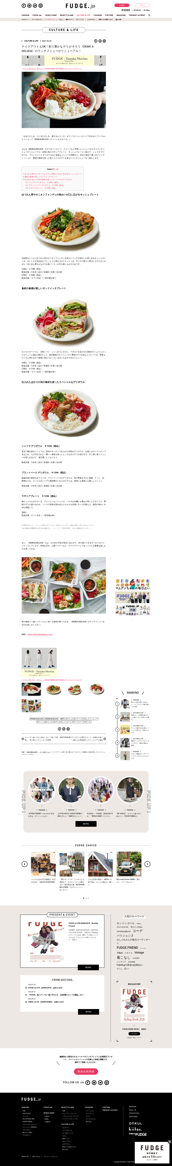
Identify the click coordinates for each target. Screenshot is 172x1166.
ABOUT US (25, 1157)
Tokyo (120, 952)
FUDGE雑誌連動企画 (124, 931)
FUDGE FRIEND (127, 947)
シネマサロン (91, 19)
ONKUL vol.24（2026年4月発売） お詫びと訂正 (46, 1002)
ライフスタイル (37, 19)
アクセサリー (27, 1135)
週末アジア (69, 19)
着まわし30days (137, 927)
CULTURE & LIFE (83, 15)
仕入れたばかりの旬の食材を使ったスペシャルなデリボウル (47, 179)
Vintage (139, 953)
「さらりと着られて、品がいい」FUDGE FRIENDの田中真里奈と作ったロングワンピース (52, 68)
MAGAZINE (121, 15)
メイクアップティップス (70, 1119)
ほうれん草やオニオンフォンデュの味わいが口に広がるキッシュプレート (52, 174)
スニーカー (143, 948)
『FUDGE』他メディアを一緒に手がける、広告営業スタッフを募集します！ (56, 995)
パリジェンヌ (125, 936)
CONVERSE (136, 958)
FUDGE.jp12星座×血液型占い (130, 965)
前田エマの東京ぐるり (106, 19)
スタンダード (27, 1130)
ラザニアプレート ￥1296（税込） (41, 188)
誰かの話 (118, 19)
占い (126, 968)
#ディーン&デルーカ (44, 722)
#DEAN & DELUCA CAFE (54, 719)
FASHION (25, 15)
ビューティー (90, 1113)
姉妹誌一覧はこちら (133, 1038)
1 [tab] (83, 898)
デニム (119, 968)
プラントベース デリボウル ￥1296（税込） (45, 185)
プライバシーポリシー (51, 1157)
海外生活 (88, 1122)
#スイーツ (78, 719)
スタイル (128, 952)
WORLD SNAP (51, 15)
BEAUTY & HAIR (66, 15)
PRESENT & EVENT (137, 15)
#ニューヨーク (65, 722)
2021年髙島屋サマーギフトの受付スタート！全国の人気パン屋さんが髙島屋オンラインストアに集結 (81, 738)
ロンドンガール (126, 923)
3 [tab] (88, 898)
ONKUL (139, 924)
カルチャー (25, 19)
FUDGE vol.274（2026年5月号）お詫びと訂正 (45, 988)
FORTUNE (109, 15)
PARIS (46, 1119)
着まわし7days (27, 1132)
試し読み (134, 1034)
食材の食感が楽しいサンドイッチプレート (40, 176)
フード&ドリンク (50, 19)
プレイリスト (80, 19)
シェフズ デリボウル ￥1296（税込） (43, 182)
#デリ (56, 722)
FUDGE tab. (37, 15)
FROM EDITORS (134, 1113)
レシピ (88, 1116)
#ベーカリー (78, 722)
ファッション (90, 1111)
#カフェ (69, 719)
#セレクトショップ (90, 719)
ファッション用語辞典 (30, 1127)
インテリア (121, 961)
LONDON (47, 1122)
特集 (24, 1111)
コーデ (138, 931)
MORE (88, 967)
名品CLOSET (27, 1113)
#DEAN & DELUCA (36, 719)
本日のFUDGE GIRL (122, 927)
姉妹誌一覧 (132, 1110)
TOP (23, 752)
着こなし (124, 957)
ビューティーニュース (69, 1113)
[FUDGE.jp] (80, 5)
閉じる (55, 169)
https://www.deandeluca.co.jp (40, 634)
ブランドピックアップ (30, 1124)
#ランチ (88, 722)
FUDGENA (98, 15)
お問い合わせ (36, 1157)
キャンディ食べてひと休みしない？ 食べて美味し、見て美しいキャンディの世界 (41, 738)
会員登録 (122, 5)
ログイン (143, 5)
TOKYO (46, 1116)
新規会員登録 (85, 1071)
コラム (60, 19)
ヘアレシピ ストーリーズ (70, 1116)
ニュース (25, 1116)
